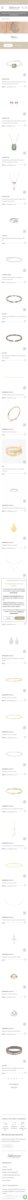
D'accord (19, 618)
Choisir (8, 618)
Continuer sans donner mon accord (16, 580)
